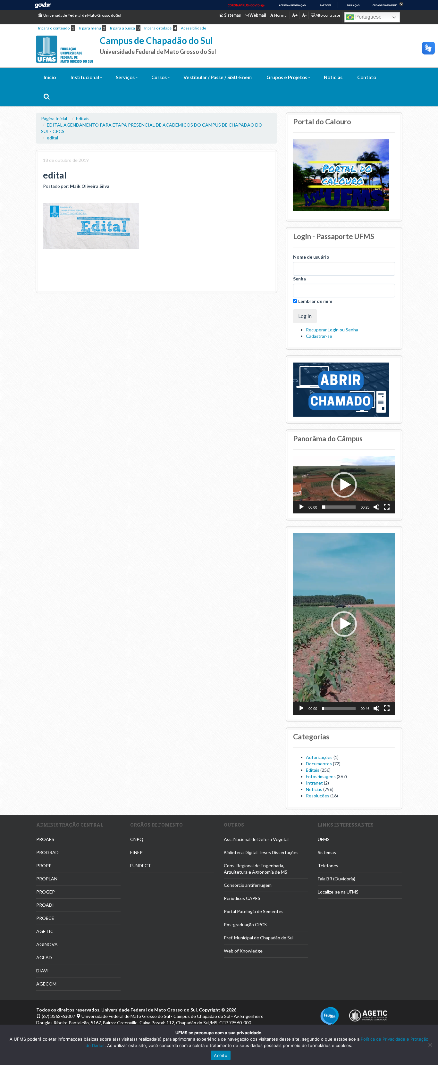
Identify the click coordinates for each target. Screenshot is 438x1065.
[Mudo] (376, 507)
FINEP (136, 852)
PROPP (44, 865)
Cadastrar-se (319, 336)
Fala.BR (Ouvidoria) (336, 878)
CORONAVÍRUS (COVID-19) (246, 5)
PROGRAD (47, 852)
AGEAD (44, 957)
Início (50, 77)
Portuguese (368, 17)
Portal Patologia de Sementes (253, 911)
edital (52, 137)
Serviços (125, 77)
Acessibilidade (193, 28)
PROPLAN (46, 878)
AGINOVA (47, 944)
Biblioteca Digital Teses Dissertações (261, 852)
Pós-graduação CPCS (245, 924)
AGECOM (46, 983)
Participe (325, 5)
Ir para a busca (122, 28)
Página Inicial (54, 118)
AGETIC (45, 931)
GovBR (43, 5)
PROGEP (45, 891)
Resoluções (317, 795)
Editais (82, 118)
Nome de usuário (311, 257)
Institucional (85, 77)
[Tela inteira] (386, 507)
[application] (344, 484)
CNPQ (136, 839)
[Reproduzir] (301, 507)
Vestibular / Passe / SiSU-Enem (217, 77)
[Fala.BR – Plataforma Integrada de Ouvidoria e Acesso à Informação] (329, 1016)
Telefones (328, 865)
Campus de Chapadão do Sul (156, 40)
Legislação (352, 5)
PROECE (45, 918)
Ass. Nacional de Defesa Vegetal (256, 839)
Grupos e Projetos (286, 77)
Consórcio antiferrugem (248, 885)
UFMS (324, 839)
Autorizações (319, 757)
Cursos (159, 77)
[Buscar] (46, 96)
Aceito (220, 1055)
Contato (366, 77)
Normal (281, 15)
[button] (344, 485)
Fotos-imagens (321, 776)
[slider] (339, 507)
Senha (299, 278)
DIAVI (42, 970)
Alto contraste (327, 15)
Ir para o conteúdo (54, 28)
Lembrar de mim (314, 301)
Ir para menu (90, 28)
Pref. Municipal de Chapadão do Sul (258, 937)
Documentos (319, 763)
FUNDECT (140, 865)
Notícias (333, 77)
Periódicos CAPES (242, 898)
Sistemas (327, 852)
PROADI (45, 905)
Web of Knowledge (243, 950)
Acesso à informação (292, 5)
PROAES (45, 839)
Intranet (314, 783)
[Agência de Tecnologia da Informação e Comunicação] (368, 1013)
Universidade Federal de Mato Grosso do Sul (82, 15)
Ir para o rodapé (158, 28)
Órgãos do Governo (385, 5)
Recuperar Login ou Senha (332, 329)
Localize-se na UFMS (338, 891)
